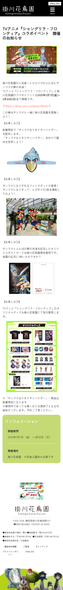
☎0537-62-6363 (22, 524)
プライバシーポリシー (10, 553)
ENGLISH (54, 3)
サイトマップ (42, 546)
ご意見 (26, 546)
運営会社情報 (10, 546)
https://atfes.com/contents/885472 (26, 106)
